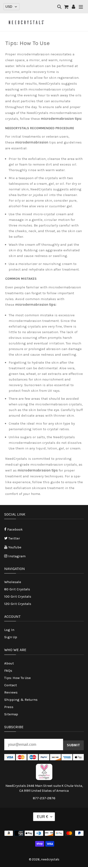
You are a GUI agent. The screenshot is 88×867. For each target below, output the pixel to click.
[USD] (11, 6)
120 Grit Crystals (17, 604)
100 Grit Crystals (17, 596)
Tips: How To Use (17, 678)
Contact (10, 685)
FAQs (8, 670)
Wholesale (12, 582)
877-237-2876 (44, 798)
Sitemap (11, 714)
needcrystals (50, 859)
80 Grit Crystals (17, 589)
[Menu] (80, 7)
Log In (9, 630)
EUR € (42, 817)
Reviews (11, 692)
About (9, 663)
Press (8, 707)
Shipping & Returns (21, 699)
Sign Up (10, 637)
